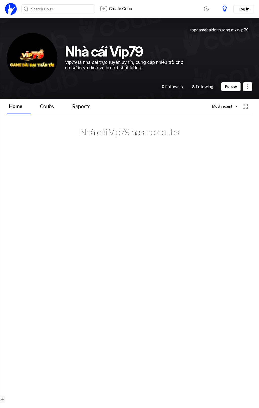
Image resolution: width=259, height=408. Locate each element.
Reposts (81, 106)
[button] (246, 106)
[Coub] (11, 9)
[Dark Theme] (206, 9)
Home (16, 106)
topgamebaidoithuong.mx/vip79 (219, 29)
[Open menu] (2, 399)
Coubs (47, 106)
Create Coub (120, 8)
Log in (244, 9)
